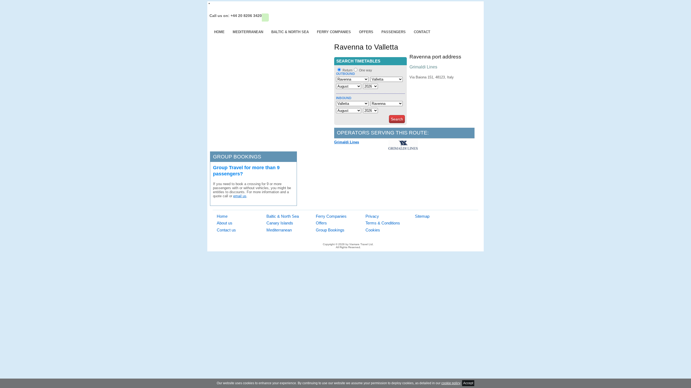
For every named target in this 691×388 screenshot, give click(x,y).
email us (239, 196)
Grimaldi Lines (346, 142)
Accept (468, 383)
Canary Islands (279, 223)
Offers (366, 32)
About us (224, 223)
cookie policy (450, 383)
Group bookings (237, 157)
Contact (422, 32)
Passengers (393, 32)
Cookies (372, 230)
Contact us (226, 230)
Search (397, 119)
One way (365, 70)
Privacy (372, 216)
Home (219, 32)
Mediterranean (248, 32)
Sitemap (422, 216)
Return (348, 70)
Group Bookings (330, 230)
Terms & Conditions (382, 223)
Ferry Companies (334, 32)
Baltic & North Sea (290, 32)
